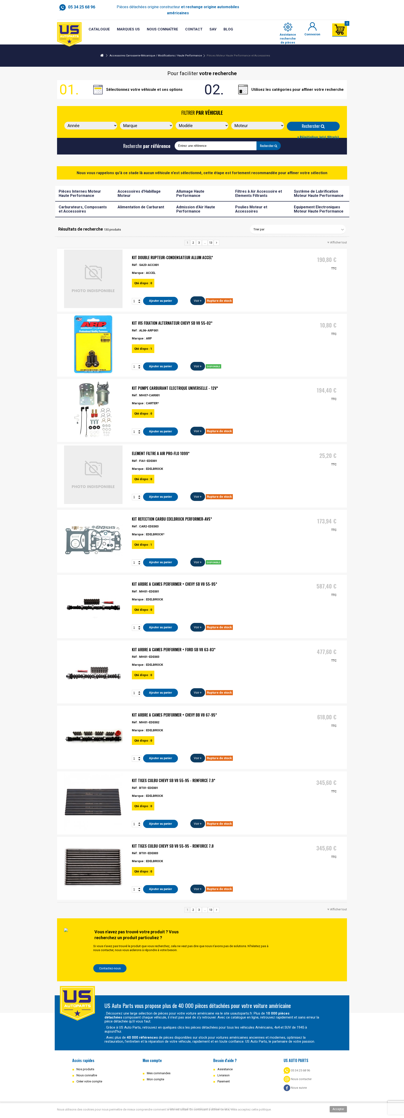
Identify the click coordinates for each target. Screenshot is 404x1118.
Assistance (225, 1069)
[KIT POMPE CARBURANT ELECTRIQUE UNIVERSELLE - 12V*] (93, 409)
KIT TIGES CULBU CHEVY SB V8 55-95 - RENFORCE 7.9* (173, 780)
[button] (213, 29)
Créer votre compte (89, 1081)
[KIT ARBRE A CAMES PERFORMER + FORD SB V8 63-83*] (93, 671)
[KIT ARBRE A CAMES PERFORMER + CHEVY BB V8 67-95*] (93, 736)
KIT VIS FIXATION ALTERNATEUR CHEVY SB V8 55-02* (172, 323)
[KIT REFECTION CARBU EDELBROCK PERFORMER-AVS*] (93, 540)
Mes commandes (158, 1073)
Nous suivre (298, 1087)
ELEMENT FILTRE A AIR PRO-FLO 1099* (161, 453)
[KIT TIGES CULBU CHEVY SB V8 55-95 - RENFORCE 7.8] (93, 867)
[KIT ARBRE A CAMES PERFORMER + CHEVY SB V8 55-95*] (93, 605)
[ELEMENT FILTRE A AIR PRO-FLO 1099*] (93, 474)
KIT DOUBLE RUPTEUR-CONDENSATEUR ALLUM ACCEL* (172, 257)
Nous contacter (301, 1079)
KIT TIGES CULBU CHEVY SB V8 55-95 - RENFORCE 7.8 (173, 846)
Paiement (223, 1081)
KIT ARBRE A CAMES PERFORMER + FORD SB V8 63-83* (174, 649)
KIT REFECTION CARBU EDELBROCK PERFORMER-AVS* (172, 519)
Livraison (223, 1075)
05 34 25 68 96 (300, 1070)
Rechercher (311, 126)
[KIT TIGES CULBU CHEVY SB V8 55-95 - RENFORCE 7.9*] (93, 801)
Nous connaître (86, 1075)
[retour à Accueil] (102, 56)
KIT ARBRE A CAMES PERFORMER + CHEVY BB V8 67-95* (174, 715)
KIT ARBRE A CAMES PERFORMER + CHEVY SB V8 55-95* (174, 584)
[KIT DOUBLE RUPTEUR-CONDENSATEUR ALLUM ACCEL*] (93, 279)
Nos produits (85, 1069)
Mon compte (155, 1079)
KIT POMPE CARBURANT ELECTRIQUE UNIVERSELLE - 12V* (175, 388)
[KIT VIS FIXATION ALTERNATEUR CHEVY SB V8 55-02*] (93, 344)
